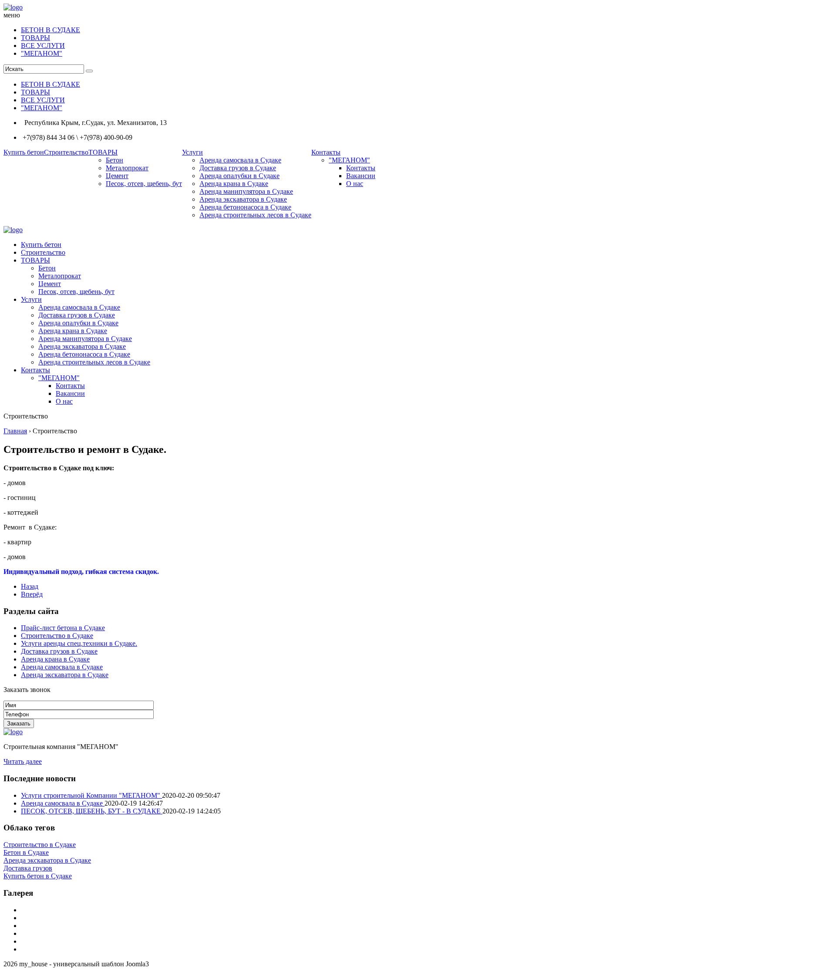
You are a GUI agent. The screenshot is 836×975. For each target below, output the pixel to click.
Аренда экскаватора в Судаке (243, 199)
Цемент (117, 175)
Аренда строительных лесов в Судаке (255, 215)
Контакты (325, 152)
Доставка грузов (27, 868)
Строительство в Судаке (57, 635)
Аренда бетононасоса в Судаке (245, 207)
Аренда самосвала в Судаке (240, 160)
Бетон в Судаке (26, 852)
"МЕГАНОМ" (41, 53)
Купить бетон (23, 152)
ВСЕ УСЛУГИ (43, 45)
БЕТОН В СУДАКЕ (50, 30)
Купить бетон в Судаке (37, 876)
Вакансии (360, 175)
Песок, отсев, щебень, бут (144, 183)
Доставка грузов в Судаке (237, 168)
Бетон (114, 160)
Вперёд (32, 594)
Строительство (66, 152)
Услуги (192, 152)
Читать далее (22, 761)
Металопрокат (127, 168)
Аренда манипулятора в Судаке (246, 191)
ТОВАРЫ (35, 37)
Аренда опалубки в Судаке (239, 175)
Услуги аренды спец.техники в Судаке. (79, 643)
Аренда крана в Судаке (233, 183)
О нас (354, 183)
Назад (29, 586)
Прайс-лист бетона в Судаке (63, 627)
